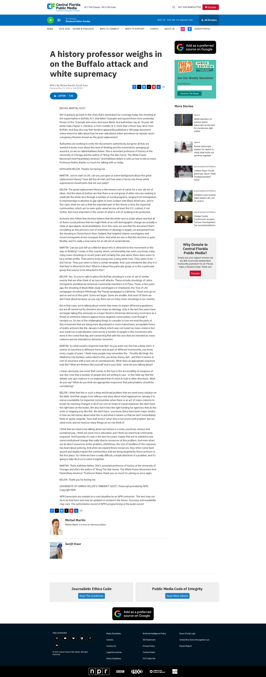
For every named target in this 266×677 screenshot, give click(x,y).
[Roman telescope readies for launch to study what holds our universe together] (184, 147)
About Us (169, 29)
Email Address (184, 83)
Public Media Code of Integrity (177, 588)
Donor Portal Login (187, 634)
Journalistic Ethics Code (91, 588)
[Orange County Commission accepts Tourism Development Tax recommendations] (184, 217)
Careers (109, 640)
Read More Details (177, 595)
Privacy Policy (149, 646)
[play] (50, 20)
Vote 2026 (64, 29)
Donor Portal (202, 29)
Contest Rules (149, 652)
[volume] (59, 20)
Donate (212, 7)
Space (197, 115)
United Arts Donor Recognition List (194, 640)
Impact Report (185, 646)
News (50, 29)
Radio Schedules (113, 634)
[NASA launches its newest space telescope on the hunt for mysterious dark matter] (184, 120)
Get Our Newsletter (189, 7)
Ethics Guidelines (113, 659)
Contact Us (111, 646)
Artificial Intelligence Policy (154, 634)
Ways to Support (134, 29)
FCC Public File (149, 659)
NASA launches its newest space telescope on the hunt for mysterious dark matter (204, 125)
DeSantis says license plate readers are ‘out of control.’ (205, 198)
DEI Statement (149, 640)
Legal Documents (114, 652)
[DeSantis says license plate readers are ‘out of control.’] (184, 196)
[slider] (63, 20)
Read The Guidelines (91, 595)
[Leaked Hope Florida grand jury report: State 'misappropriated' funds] (184, 172)
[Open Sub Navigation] (55, 29)
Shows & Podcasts (83, 29)
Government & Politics (205, 166)
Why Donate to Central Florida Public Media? (195, 248)
